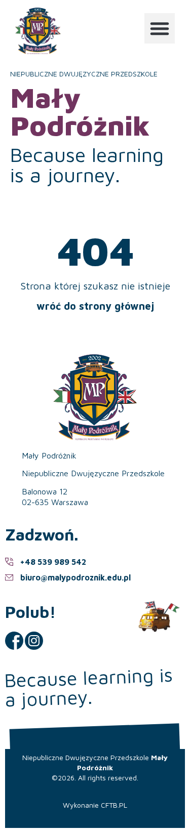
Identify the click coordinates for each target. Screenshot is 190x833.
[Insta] (34, 641)
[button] (159, 28)
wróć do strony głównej (95, 306)
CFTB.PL (114, 805)
